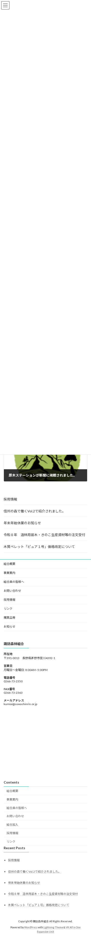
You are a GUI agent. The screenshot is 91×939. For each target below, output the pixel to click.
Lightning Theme (53, 927)
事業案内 (12, 799)
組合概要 (12, 791)
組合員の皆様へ (17, 807)
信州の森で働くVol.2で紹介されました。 (35, 511)
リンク (8, 608)
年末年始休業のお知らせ (22, 523)
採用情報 (10, 499)
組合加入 (12, 824)
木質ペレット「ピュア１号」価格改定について (39, 547)
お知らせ (9, 626)
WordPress (30, 927)
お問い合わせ (12, 591)
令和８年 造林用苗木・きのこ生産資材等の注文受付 (44, 535)
